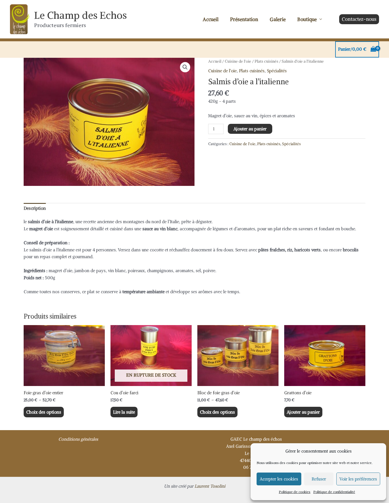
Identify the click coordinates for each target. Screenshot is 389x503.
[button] (359, 19)
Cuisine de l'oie (238, 61)
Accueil (210, 19)
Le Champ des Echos (80, 15)
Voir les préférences (358, 479)
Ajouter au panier (250, 129)
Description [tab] (35, 208)
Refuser (319, 479)
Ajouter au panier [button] (303, 412)
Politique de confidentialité (334, 492)
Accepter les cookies (279, 479)
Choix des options (43, 412)
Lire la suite (124, 412)
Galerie (278, 19)
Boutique (307, 19)
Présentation (244, 19)
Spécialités (277, 70)
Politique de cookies (294, 492)
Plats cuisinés (266, 61)
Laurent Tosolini (210, 486)
